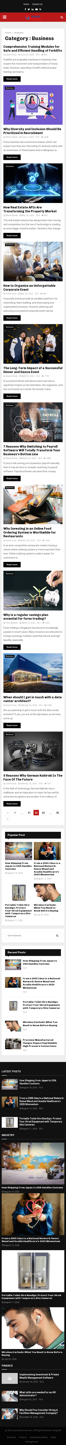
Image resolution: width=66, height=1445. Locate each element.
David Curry (11, 55)
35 (57, 812)
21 (29, 812)
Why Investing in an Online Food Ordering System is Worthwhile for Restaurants (29, 532)
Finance (23, 1437)
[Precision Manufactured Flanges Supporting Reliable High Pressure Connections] (13, 1044)
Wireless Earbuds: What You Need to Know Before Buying (46, 907)
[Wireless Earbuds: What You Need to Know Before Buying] (47, 893)
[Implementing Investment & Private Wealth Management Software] (10, 1378)
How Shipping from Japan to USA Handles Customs (18, 866)
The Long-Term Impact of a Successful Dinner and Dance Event (32, 370)
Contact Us (37, 4)
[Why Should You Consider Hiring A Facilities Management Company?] (10, 1413)
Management (31, 1442)
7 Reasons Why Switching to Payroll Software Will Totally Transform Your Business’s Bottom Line (31, 450)
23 (43, 812)
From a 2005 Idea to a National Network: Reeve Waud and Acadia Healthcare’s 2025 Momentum (47, 869)
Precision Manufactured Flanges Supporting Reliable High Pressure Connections (40, 1043)
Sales (53, 1437)
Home (26, 4)
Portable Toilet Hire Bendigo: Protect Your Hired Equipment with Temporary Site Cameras (18, 910)
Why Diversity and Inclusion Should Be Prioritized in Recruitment (32, 131)
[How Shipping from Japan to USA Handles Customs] (18, 851)
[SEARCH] (57, 935)
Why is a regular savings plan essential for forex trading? (25, 617)
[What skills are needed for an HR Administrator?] (10, 1396)
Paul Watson (12, 623)
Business (10, 88)
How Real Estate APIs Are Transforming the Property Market (30, 209)
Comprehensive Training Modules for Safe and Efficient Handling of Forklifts (32, 48)
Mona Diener (12, 137)
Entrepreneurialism (39, 1437)
